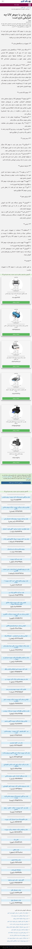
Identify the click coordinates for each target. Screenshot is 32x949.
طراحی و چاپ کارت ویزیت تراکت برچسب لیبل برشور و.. (16, 700)
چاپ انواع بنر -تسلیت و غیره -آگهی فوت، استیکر (16, 529)
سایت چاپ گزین (9, 946)
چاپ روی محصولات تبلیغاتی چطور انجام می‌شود (17, 927)
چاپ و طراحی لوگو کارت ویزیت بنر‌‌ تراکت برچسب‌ (16, 711)
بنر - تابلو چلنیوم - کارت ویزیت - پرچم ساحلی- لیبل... (16, 732)
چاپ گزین (29, 8)
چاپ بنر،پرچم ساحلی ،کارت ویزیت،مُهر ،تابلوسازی (16, 786)
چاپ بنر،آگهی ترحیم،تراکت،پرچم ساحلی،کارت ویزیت (16, 797)
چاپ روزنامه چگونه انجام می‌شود (20, 919)
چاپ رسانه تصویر (16, 860)
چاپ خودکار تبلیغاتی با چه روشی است (19, 916)
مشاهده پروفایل (16, 302)
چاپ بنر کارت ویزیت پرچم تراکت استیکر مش (16, 519)
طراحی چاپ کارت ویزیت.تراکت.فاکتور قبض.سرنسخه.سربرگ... (16, 603)
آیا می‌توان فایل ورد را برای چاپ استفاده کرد (18, 933)
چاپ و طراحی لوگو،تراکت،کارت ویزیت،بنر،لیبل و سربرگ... (16, 658)
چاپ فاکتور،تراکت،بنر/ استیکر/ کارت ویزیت (16, 819)
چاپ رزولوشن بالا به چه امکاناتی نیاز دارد (19, 935)
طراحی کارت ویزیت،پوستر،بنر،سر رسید (16, 689)
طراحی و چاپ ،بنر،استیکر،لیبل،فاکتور (16, 626)
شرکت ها (16, 5)
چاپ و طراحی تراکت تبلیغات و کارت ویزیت (16, 830)
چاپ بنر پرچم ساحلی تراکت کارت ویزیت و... (16, 679)
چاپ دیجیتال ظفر (16, 890)
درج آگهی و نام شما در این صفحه (16, 483)
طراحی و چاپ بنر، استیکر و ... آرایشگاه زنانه (16, 636)
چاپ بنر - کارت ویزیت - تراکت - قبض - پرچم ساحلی (16, 809)
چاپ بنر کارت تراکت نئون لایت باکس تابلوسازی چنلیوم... (16, 765)
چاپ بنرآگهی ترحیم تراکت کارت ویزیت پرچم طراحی (16, 497)
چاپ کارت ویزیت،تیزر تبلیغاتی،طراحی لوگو (16, 669)
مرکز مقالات (23, 8)
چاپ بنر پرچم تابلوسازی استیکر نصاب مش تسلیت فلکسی (16, 570)
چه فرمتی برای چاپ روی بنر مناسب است (19, 924)
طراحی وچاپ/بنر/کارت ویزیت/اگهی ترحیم (16, 721)
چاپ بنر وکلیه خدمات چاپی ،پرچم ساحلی (16, 776)
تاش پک (16, 840)
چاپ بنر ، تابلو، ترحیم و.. (16, 743)
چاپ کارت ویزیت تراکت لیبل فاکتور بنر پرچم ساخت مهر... (16, 754)
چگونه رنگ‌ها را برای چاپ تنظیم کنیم (19, 930)
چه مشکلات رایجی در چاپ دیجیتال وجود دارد (18, 938)
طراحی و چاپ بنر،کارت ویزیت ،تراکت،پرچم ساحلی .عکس (16, 508)
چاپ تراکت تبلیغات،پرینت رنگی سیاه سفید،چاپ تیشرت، (16, 647)
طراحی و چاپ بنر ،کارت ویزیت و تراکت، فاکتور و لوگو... (16, 615)
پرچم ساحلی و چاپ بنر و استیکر (16, 549)
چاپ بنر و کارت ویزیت (16, 559)
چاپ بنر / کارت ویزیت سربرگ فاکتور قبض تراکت (16, 539)
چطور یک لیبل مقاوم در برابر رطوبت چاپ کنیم (18, 921)
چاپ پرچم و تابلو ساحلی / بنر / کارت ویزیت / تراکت (16, 582)
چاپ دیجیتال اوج (16, 900)
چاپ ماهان (16, 850)
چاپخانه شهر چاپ (16, 870)
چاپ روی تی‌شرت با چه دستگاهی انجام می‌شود (17, 941)
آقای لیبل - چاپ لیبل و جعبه (16, 880)
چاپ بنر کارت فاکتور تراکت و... (16, 592)
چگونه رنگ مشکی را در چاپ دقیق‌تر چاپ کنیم (18, 913)
